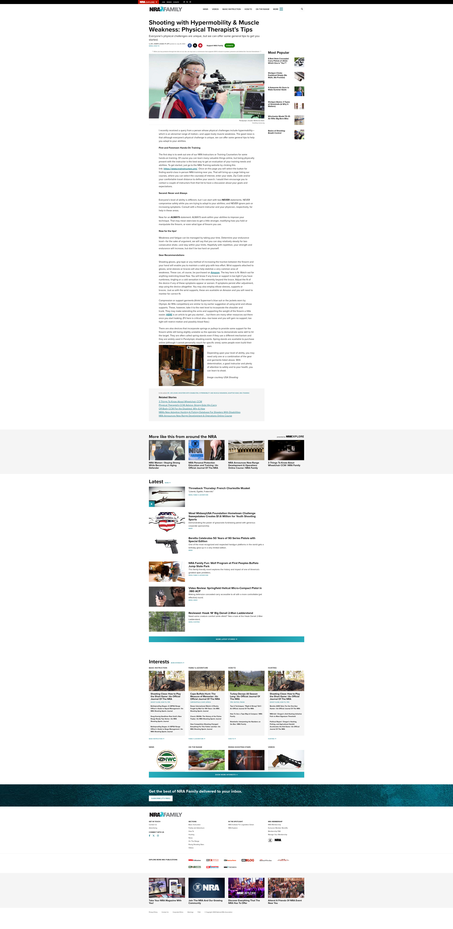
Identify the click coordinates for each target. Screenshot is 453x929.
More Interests (176, 663)
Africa (208, 702)
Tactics (236, 702)
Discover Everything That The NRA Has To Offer (244, 902)
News (205, 9)
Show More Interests (239, 774)
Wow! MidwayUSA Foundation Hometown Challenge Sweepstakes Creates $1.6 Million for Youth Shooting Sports (222, 516)
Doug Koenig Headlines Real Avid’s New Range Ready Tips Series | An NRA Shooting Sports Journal (166, 718)
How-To (248, 9)
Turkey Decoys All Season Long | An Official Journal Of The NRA (245, 696)
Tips (168, 702)
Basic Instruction (231, 9)
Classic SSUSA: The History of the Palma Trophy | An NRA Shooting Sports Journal (205, 717)
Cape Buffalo (195, 702)
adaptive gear (233, 393)
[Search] (302, 9)
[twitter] (195, 44)
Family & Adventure (200, 495)
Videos (215, 9)
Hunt (203, 702)
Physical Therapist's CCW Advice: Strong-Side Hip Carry (188, 405)
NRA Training (244, 393)
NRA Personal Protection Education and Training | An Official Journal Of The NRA (203, 465)
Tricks (242, 702)
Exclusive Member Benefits (278, 828)
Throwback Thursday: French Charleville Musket (219, 488)
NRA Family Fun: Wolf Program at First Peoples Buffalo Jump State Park (223, 564)
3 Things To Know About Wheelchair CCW (180, 401)
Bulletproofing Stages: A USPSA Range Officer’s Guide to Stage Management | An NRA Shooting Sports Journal (167, 729)
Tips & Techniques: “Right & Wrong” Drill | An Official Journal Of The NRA (246, 707)
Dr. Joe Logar (172, 393)
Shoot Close (155, 702)
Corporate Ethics (178, 912)
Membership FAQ (274, 831)
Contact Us (153, 824)
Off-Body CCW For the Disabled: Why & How (182, 408)
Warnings (190, 912)
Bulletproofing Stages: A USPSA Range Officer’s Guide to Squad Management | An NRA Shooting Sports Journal (167, 708)
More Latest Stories (236, 639)
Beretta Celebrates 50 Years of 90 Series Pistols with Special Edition (222, 539)
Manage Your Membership (277, 834)
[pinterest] (200, 44)
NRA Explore (233, 828)
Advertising (153, 828)
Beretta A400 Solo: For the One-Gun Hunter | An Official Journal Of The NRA (285, 707)
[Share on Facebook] (189, 44)
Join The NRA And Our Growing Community (205, 902)
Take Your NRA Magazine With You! (165, 902)
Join (163, 2)
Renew (169, 2)
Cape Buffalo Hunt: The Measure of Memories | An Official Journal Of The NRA (205, 696)
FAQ (199, 912)
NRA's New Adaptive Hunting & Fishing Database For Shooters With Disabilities (199, 412)
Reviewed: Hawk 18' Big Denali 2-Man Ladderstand (221, 613)
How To (164, 702)
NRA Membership (274, 824)
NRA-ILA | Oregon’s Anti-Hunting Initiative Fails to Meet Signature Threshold (286, 715)
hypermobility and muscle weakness (213, 393)
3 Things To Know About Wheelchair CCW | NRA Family (284, 464)
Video (195, 600)
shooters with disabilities (188, 393)
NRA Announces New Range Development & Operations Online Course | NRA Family (243, 465)
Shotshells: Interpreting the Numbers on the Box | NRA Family (245, 722)
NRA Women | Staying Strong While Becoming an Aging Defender (164, 465)
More (167, 483)
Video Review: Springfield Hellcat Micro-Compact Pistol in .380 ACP (225, 589)
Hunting (196, 622)
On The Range (262, 9)
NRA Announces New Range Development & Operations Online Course (195, 415)
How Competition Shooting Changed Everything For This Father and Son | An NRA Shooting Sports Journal (205, 726)
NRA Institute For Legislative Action (241, 824)
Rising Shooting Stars (239, 747)
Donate (176, 2)
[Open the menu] (281, 9)
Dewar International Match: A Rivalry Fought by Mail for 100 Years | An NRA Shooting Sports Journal (204, 708)
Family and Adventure (196, 828)
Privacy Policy (153, 912)
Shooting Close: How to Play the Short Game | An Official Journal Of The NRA (166, 696)
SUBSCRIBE (160, 798)
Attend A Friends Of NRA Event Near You (285, 902)
